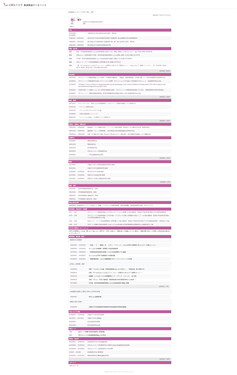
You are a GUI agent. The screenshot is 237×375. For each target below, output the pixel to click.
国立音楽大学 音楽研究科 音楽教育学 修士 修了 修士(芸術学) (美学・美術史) (111, 41)
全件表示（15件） (165, 158)
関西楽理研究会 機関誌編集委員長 (98, 355)
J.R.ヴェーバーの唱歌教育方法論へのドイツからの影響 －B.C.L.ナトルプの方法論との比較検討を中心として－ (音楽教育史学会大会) (119, 81)
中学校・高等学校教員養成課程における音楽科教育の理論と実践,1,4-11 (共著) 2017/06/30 (104, 58)
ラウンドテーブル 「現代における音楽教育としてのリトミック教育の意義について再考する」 (107, 103)
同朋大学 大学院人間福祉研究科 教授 (98, 178)
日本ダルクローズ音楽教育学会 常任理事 (100, 348)
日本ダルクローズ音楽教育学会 (97, 151)
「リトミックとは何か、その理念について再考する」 (95, 117)
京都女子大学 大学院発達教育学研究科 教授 (101, 164)
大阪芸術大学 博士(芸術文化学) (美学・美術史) (101, 33)
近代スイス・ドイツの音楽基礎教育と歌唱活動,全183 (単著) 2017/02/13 (98, 62)
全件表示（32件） (165, 97)
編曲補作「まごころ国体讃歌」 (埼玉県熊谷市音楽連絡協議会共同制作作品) (111, 131)
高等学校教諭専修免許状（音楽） (88, 188)
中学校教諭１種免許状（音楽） (88, 199)
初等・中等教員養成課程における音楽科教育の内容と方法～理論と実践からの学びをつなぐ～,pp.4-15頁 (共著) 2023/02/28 (114, 51)
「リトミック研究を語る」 (86, 107)
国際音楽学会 (91, 144)
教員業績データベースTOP (77, 12)
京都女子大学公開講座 (94, 318)
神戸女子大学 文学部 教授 (95, 171)
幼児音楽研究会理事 (93, 321)
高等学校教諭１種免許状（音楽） (88, 195)
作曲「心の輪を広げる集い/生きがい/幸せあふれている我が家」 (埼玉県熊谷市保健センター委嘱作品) (119, 134)
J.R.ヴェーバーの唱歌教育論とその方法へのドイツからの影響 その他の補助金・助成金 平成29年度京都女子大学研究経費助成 (126, 212)
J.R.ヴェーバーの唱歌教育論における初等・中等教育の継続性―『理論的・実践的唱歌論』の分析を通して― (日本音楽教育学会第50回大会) (121, 77)
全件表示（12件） (165, 121)
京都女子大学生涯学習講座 (95, 314)
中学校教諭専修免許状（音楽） (88, 192)
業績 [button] (71, 26)
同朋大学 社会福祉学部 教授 (96, 175)
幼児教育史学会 (92, 147)
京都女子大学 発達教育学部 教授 (97, 168)
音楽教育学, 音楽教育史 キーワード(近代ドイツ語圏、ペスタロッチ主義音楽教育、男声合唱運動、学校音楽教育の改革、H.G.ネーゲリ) (111, 205)
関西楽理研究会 (92, 141)
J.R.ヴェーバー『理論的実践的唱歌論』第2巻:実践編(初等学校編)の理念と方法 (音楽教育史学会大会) (109, 93)
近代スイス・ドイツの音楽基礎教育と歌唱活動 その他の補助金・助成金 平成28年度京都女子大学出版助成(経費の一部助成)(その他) (128, 221)
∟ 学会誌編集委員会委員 (95, 154)
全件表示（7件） (165, 182)
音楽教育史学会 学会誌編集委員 (97, 341)
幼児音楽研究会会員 (93, 325)
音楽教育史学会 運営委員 (95, 352)
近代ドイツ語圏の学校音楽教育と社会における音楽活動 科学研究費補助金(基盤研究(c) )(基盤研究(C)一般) (120, 224)
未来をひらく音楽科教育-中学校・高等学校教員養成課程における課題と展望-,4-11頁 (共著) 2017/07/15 (108, 55)
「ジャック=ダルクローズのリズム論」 (90, 110)
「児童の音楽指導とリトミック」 (88, 114)
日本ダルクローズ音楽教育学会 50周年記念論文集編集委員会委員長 (108, 345)
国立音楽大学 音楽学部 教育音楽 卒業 (99, 45)
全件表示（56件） (165, 71)
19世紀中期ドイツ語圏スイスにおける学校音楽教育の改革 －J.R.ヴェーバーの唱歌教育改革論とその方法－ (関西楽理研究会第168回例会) (121, 90)
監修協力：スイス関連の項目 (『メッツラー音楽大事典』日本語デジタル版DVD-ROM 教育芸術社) (118, 127)
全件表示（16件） (165, 359)
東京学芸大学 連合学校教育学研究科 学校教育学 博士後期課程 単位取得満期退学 (112, 38)
